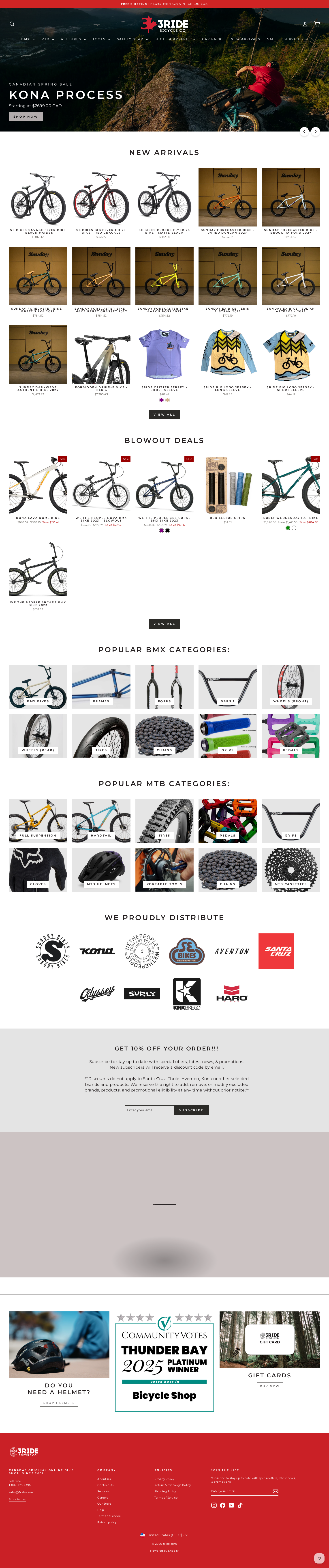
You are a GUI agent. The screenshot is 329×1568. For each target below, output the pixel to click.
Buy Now (270, 1386)
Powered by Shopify (164, 1550)
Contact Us (105, 1485)
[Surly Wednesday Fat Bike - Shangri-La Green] (288, 528)
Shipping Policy (165, 1491)
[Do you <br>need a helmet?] (59, 1344)
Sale (272, 39)
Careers (102, 1497)
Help (100, 1510)
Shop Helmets (59, 1402)
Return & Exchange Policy (172, 1485)
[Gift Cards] (270, 1339)
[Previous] (304, 131)
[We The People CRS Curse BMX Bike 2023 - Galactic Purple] (161, 530)
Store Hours (17, 1499)
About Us (104, 1479)
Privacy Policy (164, 1479)
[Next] (315, 131)
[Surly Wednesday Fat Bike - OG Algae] (294, 528)
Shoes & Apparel (173, 39)
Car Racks (213, 39)
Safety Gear (131, 39)
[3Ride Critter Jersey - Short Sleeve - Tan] (167, 400)
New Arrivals (246, 39)
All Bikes (72, 39)
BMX (26, 39)
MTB (46, 39)
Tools (100, 39)
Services (294, 39)
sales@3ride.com (21, 1492)
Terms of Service (109, 1516)
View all (164, 414)
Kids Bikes (164, 1265)
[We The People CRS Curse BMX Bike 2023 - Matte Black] (167, 530)
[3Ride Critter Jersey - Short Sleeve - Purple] (161, 400)
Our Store (104, 1503)
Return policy (107, 1522)
